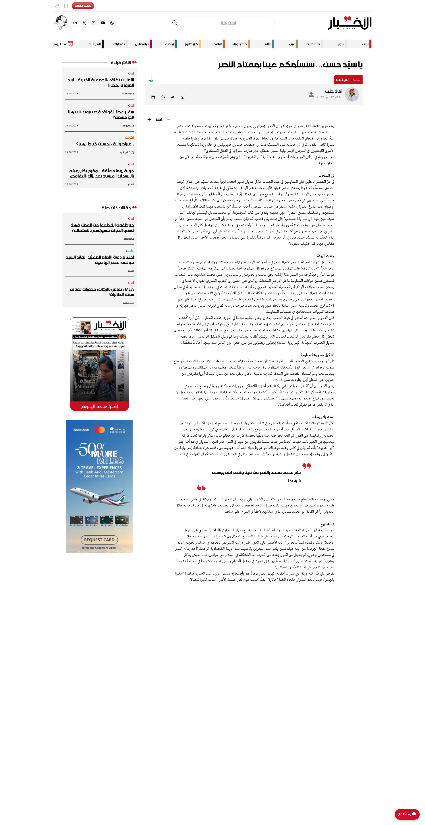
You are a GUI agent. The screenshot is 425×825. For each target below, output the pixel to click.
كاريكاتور (191, 44)
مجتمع (342, 79)
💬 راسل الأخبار (407, 814)
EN (75, 23)
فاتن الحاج (129, 238)
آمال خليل (333, 91)
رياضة (169, 44)
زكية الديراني (127, 152)
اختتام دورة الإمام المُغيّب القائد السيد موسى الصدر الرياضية (100, 259)
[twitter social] (84, 23)
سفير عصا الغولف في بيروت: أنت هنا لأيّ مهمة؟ (101, 114)
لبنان (365, 44)
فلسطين (313, 44)
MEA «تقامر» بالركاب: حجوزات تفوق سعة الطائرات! (102, 291)
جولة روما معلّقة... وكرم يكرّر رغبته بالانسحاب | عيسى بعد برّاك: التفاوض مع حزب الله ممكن (101, 173)
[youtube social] (102, 23)
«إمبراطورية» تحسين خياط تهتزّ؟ (105, 144)
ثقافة (217, 44)
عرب (292, 44)
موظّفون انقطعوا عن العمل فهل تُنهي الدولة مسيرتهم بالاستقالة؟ (102, 227)
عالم (268, 44)
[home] (349, 23)
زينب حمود (128, 302)
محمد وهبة (128, 93)
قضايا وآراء (239, 44)
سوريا (340, 44)
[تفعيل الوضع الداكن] (112, 23)
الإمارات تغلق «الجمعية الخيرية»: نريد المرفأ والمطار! (101, 82)
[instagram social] (93, 23)
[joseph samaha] (62, 23)
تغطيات (119, 44)
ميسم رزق (128, 125)
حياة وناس (142, 44)
